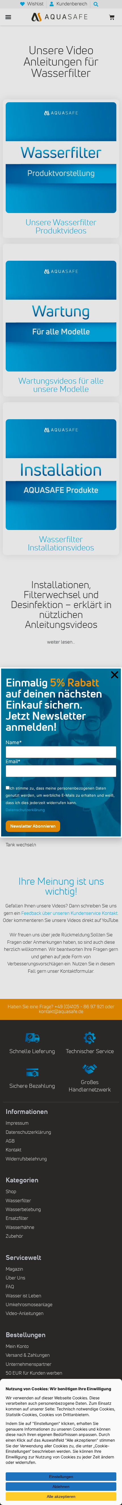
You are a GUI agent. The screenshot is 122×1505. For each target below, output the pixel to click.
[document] (61, 752)
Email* (13, 761)
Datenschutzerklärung (25, 809)
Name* (14, 742)
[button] (115, 675)
